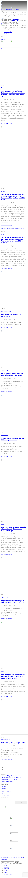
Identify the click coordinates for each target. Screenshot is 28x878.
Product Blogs (5, 435)
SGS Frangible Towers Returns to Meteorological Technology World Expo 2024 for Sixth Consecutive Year (13, 93)
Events (3, 88)
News (2, 524)
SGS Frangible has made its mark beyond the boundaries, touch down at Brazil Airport (13, 676)
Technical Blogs (5, 370)
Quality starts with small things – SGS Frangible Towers (13, 439)
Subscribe (20, 803)
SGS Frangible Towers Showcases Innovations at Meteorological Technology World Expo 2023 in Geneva (13, 240)
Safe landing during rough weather (13, 743)
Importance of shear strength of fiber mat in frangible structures (12, 601)
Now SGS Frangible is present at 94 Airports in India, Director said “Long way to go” (13, 529)
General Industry (6, 311)
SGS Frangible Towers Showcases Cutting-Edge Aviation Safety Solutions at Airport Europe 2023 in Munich (13, 197)
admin (15, 20)
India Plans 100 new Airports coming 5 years (11, 315)
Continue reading (6, 123)
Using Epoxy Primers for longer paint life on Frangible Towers (12, 374)
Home (2, 23)
